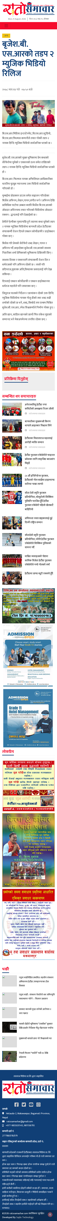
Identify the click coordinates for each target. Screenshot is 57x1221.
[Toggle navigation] (6, 26)
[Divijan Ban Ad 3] (28, 606)
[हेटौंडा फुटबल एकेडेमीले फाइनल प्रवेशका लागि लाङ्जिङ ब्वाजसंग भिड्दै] (13, 461)
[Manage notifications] (50, 1214)
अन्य (6, 36)
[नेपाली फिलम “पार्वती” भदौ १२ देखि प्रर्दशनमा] (10, 1056)
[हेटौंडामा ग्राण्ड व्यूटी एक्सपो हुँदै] (13, 578)
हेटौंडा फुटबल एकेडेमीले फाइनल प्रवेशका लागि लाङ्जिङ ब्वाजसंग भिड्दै (40, 459)
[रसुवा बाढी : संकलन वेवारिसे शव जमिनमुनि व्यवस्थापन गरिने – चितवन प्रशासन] (10, 998)
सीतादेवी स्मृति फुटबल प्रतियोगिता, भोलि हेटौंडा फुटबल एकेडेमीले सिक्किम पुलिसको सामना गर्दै (39, 541)
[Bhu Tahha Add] (28, 924)
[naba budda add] (28, 786)
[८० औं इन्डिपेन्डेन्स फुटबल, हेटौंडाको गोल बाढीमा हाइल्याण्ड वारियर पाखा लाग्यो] (13, 480)
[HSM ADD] (28, 686)
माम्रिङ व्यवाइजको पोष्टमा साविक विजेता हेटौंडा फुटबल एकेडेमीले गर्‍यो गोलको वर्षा (38, 560)
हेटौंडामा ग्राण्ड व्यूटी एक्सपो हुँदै (39, 573)
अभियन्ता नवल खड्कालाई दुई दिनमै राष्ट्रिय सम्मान (38, 520)
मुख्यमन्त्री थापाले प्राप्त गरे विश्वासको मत (35, 1038)
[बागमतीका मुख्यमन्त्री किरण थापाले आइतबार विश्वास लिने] (13, 426)
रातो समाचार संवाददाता (37, 413)
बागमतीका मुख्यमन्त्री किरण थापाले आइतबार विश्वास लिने (38, 423)
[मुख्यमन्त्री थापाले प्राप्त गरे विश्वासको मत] (10, 1041)
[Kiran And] (28, 850)
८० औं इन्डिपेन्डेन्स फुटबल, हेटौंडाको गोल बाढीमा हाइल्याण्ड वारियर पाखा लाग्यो (40, 480)
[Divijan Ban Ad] (28, 350)
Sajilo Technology (24, 1217)
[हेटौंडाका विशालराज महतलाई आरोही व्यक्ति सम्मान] (13, 442)
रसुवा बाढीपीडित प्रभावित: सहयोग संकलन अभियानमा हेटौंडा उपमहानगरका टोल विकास (36, 982)
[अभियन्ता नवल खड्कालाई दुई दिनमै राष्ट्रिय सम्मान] (13, 522)
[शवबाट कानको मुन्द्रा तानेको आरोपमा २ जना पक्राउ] (10, 1012)
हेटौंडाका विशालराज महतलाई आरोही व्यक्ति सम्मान (38, 440)
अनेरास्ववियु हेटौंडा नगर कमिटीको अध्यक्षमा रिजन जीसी (39, 406)
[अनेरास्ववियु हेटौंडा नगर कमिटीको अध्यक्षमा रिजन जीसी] (13, 409)
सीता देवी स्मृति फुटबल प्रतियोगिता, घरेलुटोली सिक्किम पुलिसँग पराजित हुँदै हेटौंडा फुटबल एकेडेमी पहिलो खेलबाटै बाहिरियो (39, 501)
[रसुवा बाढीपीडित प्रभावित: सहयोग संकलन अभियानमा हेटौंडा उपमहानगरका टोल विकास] (10, 982)
